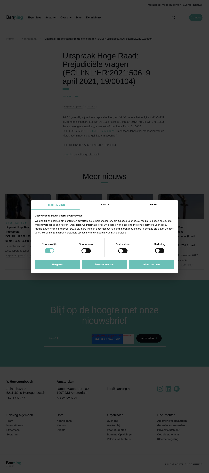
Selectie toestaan (104, 264)
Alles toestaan (151, 264)
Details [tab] (104, 204)
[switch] (86, 250)
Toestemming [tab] (55, 204)
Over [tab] (153, 204)
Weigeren (57, 264)
